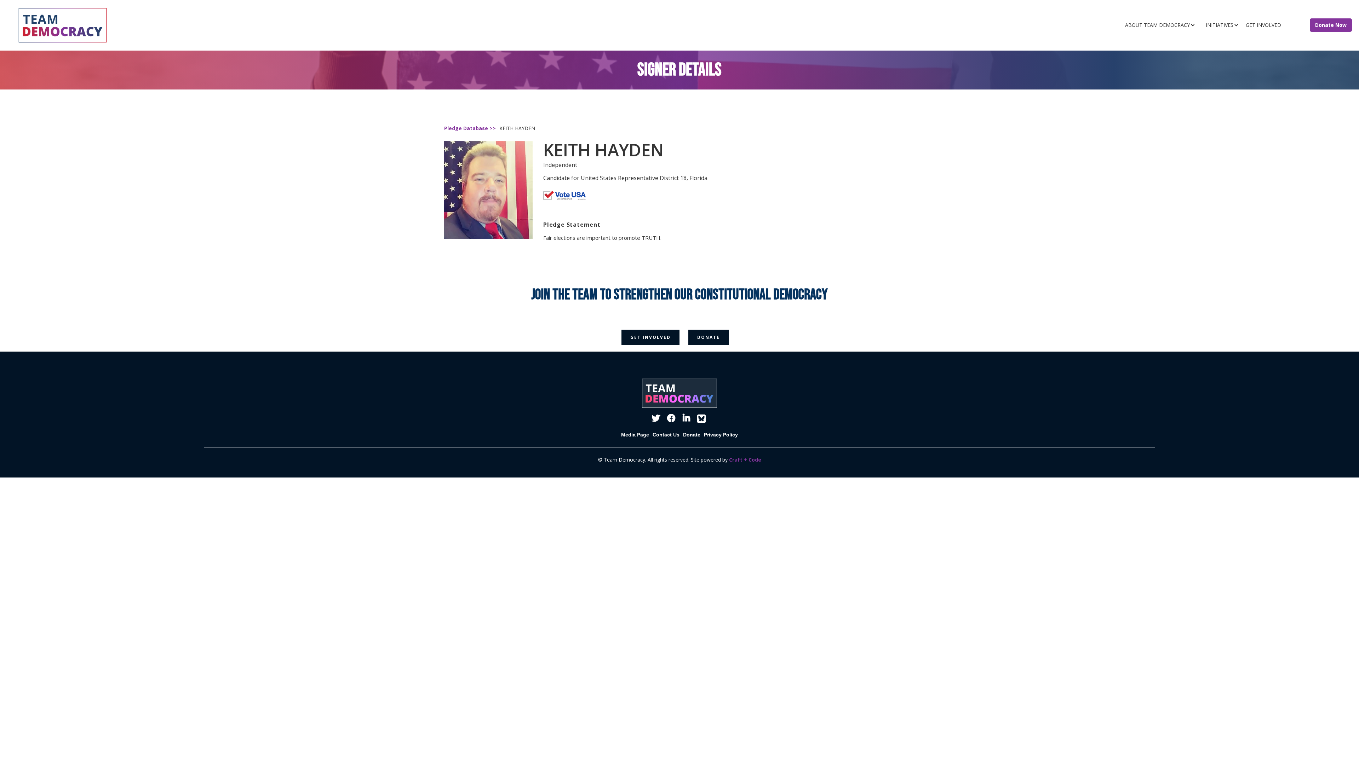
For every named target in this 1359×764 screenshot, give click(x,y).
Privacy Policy (721, 435)
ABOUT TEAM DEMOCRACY (1157, 25)
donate (708, 337)
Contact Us (666, 435)
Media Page (635, 435)
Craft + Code (745, 459)
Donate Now (1331, 25)
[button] (1162, 25)
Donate (691, 435)
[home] (218, 25)
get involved (650, 337)
